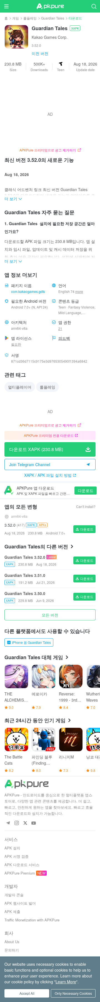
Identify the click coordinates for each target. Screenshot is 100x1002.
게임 (15, 18)
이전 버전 (40, 53)
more (79, 291)
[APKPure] (50, 6)
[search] (94, 6)
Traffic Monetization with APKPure (31, 919)
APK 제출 (12, 911)
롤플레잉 (30, 18)
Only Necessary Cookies (73, 993)
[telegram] (7, 823)
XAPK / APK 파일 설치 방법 (48, 475)
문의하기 (11, 950)
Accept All (26, 993)
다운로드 (85, 490)
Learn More (66, 981)
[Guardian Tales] (16, 36)
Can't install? (86, 506)
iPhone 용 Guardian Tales (31, 642)
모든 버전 (50, 615)
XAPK (75, 28)
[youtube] (33, 823)
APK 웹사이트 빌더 (20, 903)
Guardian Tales (52, 18)
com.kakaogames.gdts (28, 291)
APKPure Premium (19, 873)
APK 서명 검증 (16, 856)
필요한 (16, 344)
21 (60, 328)
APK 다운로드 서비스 (21, 864)
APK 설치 (12, 848)
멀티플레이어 (19, 387)
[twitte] (25, 823)
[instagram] (16, 823)
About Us (11, 941)
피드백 (64, 338)
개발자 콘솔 (14, 894)
